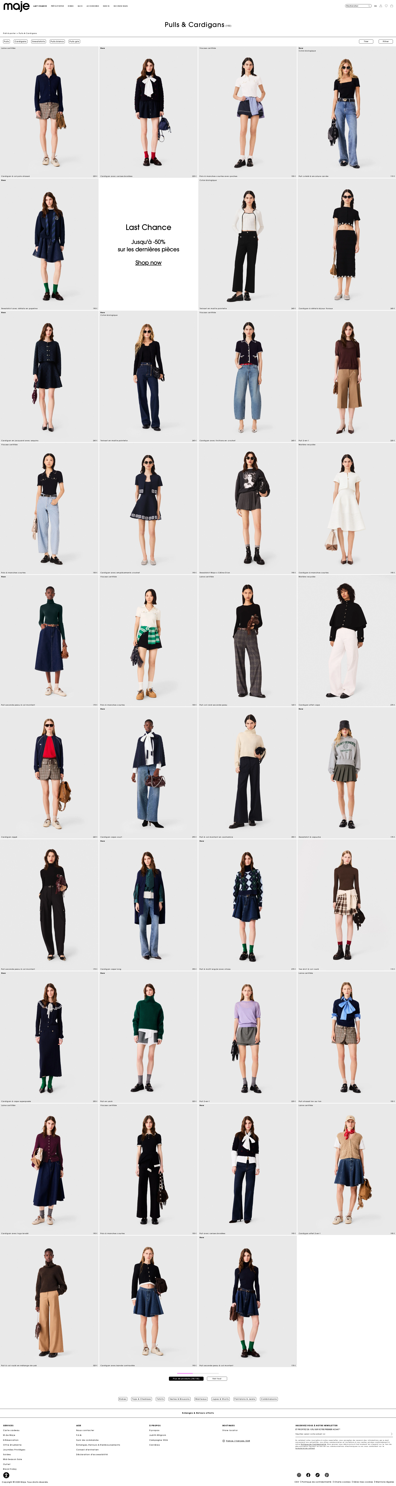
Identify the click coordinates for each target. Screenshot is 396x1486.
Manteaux (201, 1399)
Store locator (230, 1430)
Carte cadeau (11, 1430)
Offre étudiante (12, 1445)
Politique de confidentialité (316, 1482)
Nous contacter (85, 1430)
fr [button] (375, 6)
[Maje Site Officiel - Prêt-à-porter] (16, 6)
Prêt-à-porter (9, 33)
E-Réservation (11, 1440)
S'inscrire (390, 1434)
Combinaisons (269, 1399)
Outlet (7, 1464)
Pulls (6, 41)
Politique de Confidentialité (313, 1444)
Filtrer (386, 41)
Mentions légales (385, 1482)
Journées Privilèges (14, 1450)
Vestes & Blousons (180, 1399)
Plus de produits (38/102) (186, 1378)
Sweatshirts (38, 41)
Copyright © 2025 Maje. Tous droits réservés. (25, 1482)
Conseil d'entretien (87, 1450)
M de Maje (9, 1435)
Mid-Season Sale (12, 1459)
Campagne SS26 (158, 1440)
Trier (366, 41)
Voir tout (217, 1378)
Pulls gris (74, 41)
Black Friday (10, 1469)
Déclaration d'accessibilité (92, 1454)
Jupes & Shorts (220, 1399)
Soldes (7, 1454)
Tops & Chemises (141, 1399)
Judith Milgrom (157, 1435)
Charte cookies (342, 1482)
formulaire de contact (305, 1448)
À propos (154, 1430)
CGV (297, 1482)
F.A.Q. (79, 1435)
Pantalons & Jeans (245, 1399)
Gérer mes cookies (363, 1482)
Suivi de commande (87, 1440)
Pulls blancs (57, 41)
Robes (122, 1399)
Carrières (154, 1445)
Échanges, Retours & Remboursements (98, 1445)
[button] (42, 6)
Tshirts (160, 1399)
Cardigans (20, 41)
